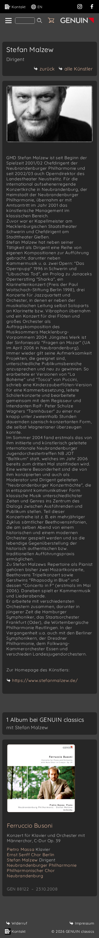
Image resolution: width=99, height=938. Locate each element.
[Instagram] (80, 6)
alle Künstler (78, 69)
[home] (8, 21)
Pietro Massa (28, 849)
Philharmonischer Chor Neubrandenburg (31, 873)
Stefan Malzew (31, 859)
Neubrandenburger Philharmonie (42, 865)
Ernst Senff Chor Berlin (30, 854)
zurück (47, 69)
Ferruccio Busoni (30, 825)
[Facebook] (92, 6)
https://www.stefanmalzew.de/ (45, 680)
